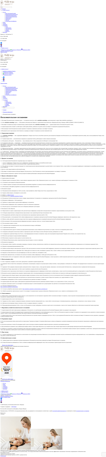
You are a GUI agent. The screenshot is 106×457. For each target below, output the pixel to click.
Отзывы (7, 30)
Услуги (4, 12)
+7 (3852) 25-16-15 (4, 48)
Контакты (5, 32)
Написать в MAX (26, 49)
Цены (4, 22)
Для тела (7, 20)
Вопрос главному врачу (5, 397)
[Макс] (3, 81)
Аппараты (5, 24)
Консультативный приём (10, 13)
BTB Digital (14, 406)
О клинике (5, 25)
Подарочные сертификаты (10, 21)
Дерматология (8, 17)
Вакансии (7, 31)
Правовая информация (5, 381)
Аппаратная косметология (10, 15)
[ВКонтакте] (3, 77)
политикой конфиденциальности (59, 410)
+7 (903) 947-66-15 (4, 392)
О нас (6, 26)
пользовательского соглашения (82, 410)
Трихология (7, 18)
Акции (4, 23)
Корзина (4, 8)
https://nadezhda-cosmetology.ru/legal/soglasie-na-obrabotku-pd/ (35, 288)
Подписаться (3, 455)
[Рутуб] (3, 79)
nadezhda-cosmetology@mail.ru (6, 50)
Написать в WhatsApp (16, 49)
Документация (8, 28)
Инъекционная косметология (11, 14)
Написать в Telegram (5, 49)
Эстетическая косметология (11, 16)
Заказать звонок (3, 52)
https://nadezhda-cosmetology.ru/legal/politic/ (9, 286)
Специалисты (8, 27)
